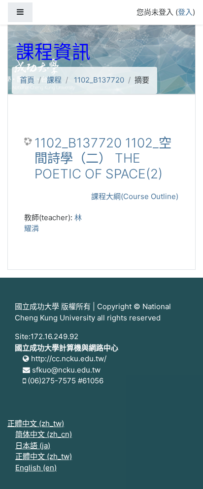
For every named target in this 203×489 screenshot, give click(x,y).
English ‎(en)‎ (36, 467)
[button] (181, 468)
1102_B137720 (99, 80)
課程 (54, 80)
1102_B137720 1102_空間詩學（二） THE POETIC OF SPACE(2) (102, 158)
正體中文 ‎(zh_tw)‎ (35, 423)
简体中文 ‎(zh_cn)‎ (43, 434)
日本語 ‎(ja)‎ (32, 445)
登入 (185, 12)
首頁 (27, 80)
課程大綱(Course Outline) (134, 196)
